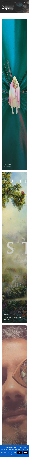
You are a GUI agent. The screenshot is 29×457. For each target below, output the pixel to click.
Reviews (6, 162)
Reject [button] (25, 452)
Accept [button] (19, 452)
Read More (14, 455)
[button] (27, 2)
